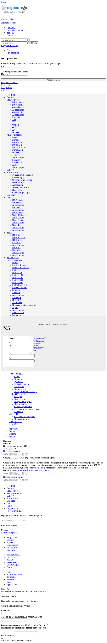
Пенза (9, 572)
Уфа (9, 582)
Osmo (9, 197)
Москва (4, 530)
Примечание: (7, 635)
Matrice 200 (17, 277)
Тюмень (10, 579)
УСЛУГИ (13, 414)
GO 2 (14, 127)
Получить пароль (9, 82)
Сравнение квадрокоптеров (27, 409)
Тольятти (11, 577)
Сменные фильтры (21, 192)
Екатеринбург (13, 554)
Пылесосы (17, 190)
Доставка (11, 27)
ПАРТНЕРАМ (15, 421)
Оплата (12, 434)
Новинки (11, 95)
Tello (14, 155)
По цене (35, 340)
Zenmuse (16, 290)
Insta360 (16, 117)
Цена (11, 353)
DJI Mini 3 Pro (18, 147)
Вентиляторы (18, 182)
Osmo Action (18, 112)
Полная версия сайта (13, 477)
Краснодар (12, 562)
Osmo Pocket (18, 107)
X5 (13, 122)
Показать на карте (11, 451)
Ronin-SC (16, 242)
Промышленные (14, 260)
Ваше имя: (6, 610)
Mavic (15, 137)
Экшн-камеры (13, 100)
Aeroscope (17, 302)
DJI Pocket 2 (18, 202)
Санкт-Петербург (9, 532)
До (10, 363)
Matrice (15, 270)
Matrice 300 (17, 280)
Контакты (11, 35)
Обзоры (18, 396)
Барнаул (10, 540)
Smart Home (12, 172)
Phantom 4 (17, 162)
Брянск (10, 542)
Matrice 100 (17, 275)
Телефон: (21, 617)
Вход (3, 45)
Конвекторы (18, 177)
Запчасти (16, 297)
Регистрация (12, 45)
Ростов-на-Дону (14, 574)
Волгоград (12, 547)
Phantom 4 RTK (19, 287)
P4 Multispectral (19, 285)
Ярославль (12, 584)
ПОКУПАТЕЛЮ (17, 394)
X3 (10, 343)
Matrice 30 (17, 272)
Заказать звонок (8, 23)
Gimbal (64, 324)
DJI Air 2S (17, 142)
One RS (15, 125)
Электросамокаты (20, 187)
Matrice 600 (17, 282)
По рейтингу (37, 343)
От (10, 358)
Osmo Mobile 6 (19, 215)
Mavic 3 (16, 140)
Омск (9, 567)
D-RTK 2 (16, 300)
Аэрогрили (17, 185)
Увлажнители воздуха (22, 175)
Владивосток (13, 545)
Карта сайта (20, 389)
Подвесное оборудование (24, 305)
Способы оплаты (15, 30)
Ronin (9, 232)
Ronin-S (16, 250)
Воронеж (11, 550)
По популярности (38, 338)
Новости (18, 379)
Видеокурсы (13, 257)
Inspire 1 (56, 324)
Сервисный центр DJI (24, 416)
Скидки (10, 97)
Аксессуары (18, 110)
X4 (13, 130)
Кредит (10, 32)
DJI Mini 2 (17, 145)
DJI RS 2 (16, 247)
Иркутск (11, 557)
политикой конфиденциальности (34, 470)
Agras (15, 307)
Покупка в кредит (22, 401)
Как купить (19, 399)
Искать (34, 43)
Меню (4, 2)
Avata (14, 165)
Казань (10, 559)
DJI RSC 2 (17, 240)
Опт (16, 424)
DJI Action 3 (18, 102)
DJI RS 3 (16, 235)
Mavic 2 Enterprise (20, 265)
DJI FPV (11, 170)
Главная (41, 324)
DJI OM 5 (16, 207)
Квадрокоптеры (14, 135)
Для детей (11, 195)
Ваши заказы (20, 404)
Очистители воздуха (22, 180)
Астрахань (12, 537)
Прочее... (16, 132)
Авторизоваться (53, 80)
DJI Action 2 (18, 105)
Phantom (16, 160)
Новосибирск (13, 564)
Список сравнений (23, 406)
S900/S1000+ (18, 312)
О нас (17, 376)
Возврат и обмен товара (25, 391)
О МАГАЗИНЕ (16, 374)
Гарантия (18, 411)
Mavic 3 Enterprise (20, 267)
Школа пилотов (21, 419)
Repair (48, 324)
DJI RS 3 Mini (18, 237)
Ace (14, 120)
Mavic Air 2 (17, 150)
